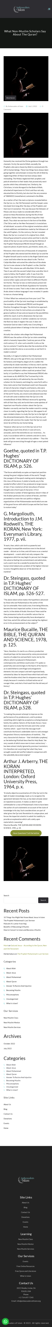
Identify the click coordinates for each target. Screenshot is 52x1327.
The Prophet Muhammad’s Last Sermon (19, 920)
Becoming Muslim (13, 990)
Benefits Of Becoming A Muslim (16, 927)
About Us (7, 1104)
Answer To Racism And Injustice (18, 986)
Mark (6, 945)
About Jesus (11, 973)
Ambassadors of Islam (15, 106)
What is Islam (25, 1276)
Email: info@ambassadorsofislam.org (26, 1301)
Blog (5, 1109)
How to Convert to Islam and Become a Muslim (22, 930)
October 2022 (9, 1044)
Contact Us (8, 1114)
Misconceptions (12, 994)
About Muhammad (13, 977)
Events (6, 1123)
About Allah (11, 968)
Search (6, 895)
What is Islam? (12, 1003)
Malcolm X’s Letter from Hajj (15, 924)
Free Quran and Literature (25, 1271)
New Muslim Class (11, 1018)
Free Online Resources (26, 1266)
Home (6, 1128)
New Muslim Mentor (12, 1022)
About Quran (11, 981)
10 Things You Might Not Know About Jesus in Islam (24, 917)
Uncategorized (12, 999)
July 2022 (8, 1048)
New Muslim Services (12, 1027)
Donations (8, 1118)
